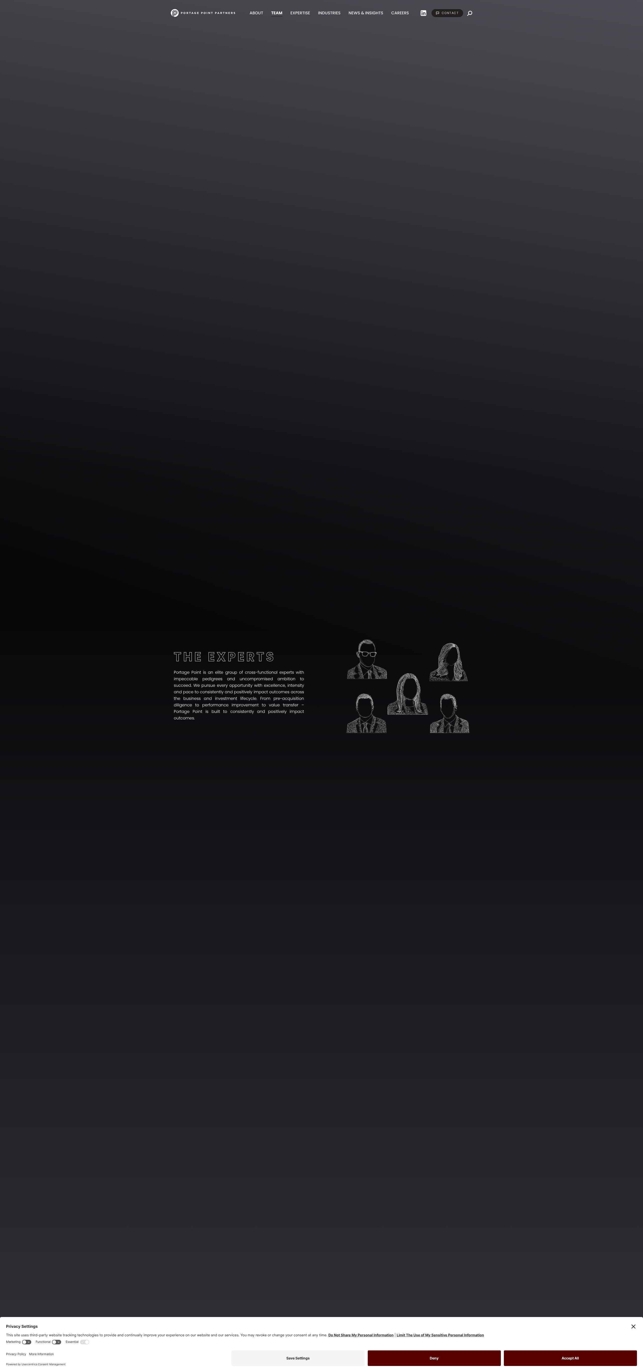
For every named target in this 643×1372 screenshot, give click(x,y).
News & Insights (366, 13)
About (256, 13)
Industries (329, 13)
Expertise (300, 13)
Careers (400, 13)
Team (277, 13)
